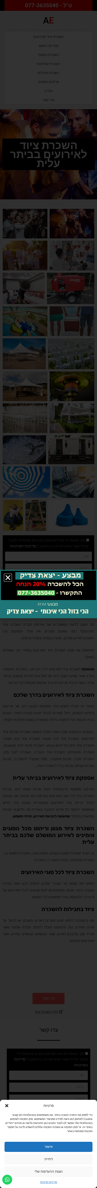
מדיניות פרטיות (48, 1182)
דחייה (48, 1159)
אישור (48, 1146)
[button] (7, 1105)
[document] (48, 594)
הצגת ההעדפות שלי (49, 1171)
